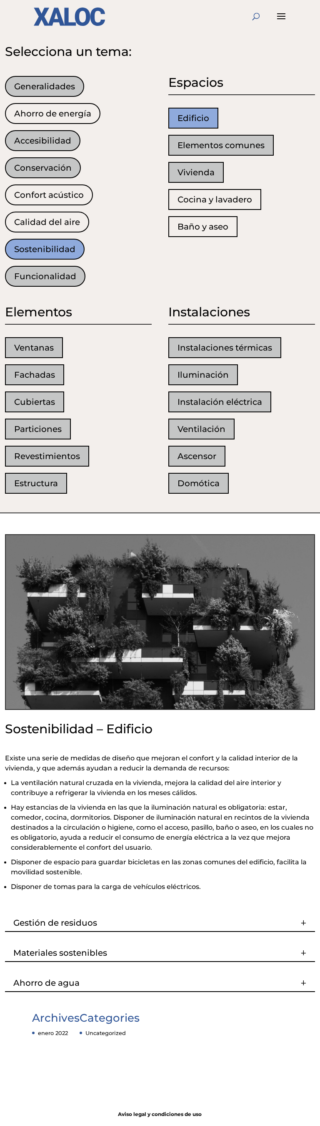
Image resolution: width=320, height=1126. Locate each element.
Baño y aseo (203, 227)
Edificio (193, 118)
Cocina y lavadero (215, 199)
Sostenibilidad (44, 249)
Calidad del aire (47, 222)
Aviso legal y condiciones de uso (160, 1114)
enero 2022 (53, 1033)
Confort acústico (49, 195)
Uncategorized (105, 1033)
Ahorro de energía (52, 114)
